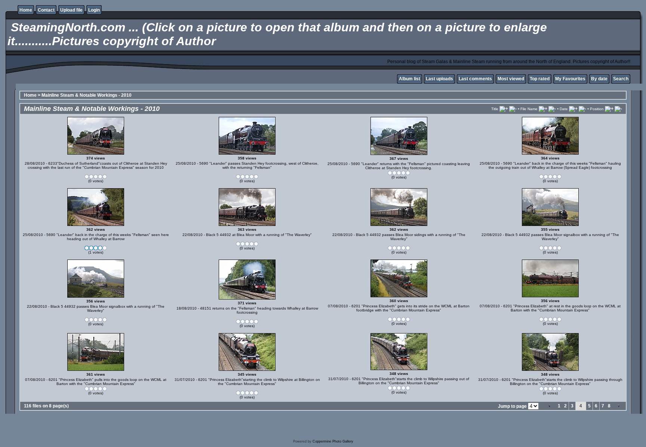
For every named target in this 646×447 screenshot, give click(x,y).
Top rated (540, 78)
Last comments (475, 78)
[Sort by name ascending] (543, 108)
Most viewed (511, 78)
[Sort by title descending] (513, 108)
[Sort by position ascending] (609, 108)
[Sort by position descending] (618, 108)
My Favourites (570, 78)
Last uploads (439, 78)
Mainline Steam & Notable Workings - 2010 (86, 95)
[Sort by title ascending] (503, 108)
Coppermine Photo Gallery (333, 441)
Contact (46, 10)
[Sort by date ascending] (573, 108)
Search (620, 78)
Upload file (71, 10)
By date (599, 78)
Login (94, 10)
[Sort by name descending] (552, 108)
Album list (409, 78)
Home (25, 10)
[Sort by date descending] (582, 108)
